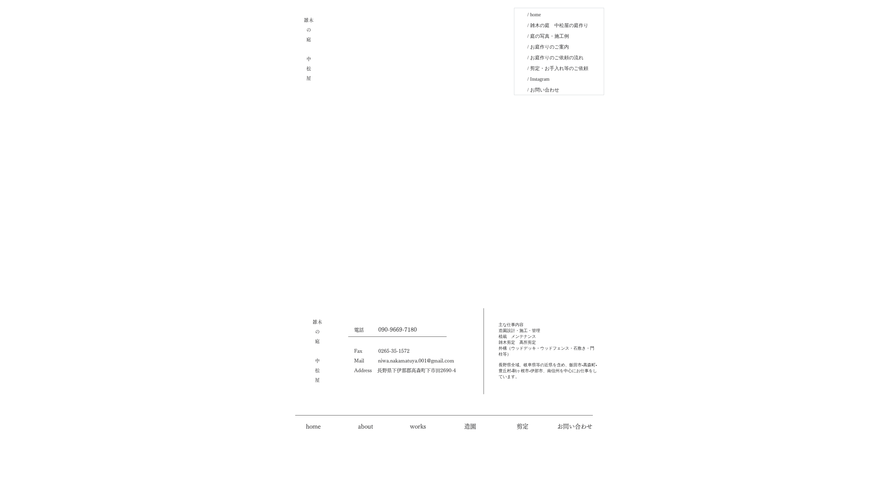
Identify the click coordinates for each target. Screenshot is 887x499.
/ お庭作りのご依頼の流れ (555, 57)
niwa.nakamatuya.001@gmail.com (416, 360)
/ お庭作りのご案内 (548, 47)
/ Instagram (538, 79)
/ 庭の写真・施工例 (548, 36)
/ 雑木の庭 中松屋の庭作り (557, 25)
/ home (534, 14)
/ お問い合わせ (543, 90)
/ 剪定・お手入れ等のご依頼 (557, 68)
